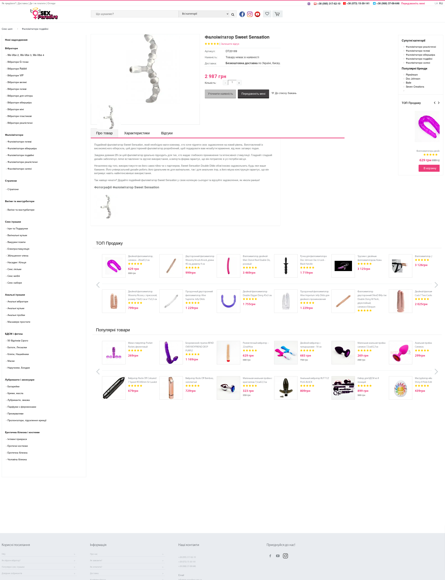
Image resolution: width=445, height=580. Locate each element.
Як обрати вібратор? (11, 561)
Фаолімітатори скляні (19, 168)
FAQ (3, 554)
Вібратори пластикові (19, 116)
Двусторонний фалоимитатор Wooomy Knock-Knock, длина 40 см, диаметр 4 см (199, 260)
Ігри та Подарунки (17, 228)
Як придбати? (9, 3)
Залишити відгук (230, 43)
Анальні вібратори (17, 301)
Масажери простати (18, 321)
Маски (10, 360)
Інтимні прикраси (16, 439)
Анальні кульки (15, 308)
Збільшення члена (17, 255)
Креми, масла (14, 393)
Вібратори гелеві (16, 89)
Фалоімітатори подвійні (35, 28)
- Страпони (12, 189)
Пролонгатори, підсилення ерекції (26, 420)
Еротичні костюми (17, 445)
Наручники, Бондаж (18, 367)
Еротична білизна (16, 452)
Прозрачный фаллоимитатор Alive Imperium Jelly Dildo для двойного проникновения (314, 295)
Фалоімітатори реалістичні (22, 162)
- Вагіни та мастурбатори (20, 209)
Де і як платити (38, 3)
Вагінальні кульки (16, 235)
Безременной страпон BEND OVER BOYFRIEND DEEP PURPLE (199, 347)
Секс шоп (7, 28)
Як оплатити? (96, 567)
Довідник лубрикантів (12, 574)
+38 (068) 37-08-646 (187, 566)
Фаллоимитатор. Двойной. (427, 256)
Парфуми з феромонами (21, 406)
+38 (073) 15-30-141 (187, 562)
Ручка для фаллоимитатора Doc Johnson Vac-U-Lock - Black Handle (313, 260)
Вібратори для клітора (19, 95)
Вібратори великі (16, 82)
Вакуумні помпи (16, 242)
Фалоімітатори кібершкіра (21, 148)
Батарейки (12, 386)
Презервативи (14, 413)
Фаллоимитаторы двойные (429, 151)
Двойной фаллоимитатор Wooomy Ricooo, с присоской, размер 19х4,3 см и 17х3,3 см (142, 295)
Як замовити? (96, 561)
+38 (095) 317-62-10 (187, 557)
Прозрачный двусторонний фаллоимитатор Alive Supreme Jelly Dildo (199, 295)
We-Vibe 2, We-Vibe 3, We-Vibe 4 (25, 55)
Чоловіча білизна (16, 459)
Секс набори (14, 282)
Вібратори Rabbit (16, 68)
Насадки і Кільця (16, 262)
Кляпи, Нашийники (17, 354)
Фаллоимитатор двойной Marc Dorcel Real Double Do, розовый (256, 260)
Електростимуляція (17, 248)
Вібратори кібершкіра (19, 102)
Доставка (23, 3)
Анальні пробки (15, 315)
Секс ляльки (13, 269)
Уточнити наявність (220, 94)
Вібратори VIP (14, 75)
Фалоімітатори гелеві (18, 141)
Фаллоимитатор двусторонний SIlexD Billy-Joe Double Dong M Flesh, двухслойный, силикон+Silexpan (372, 299)
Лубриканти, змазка (18, 400)
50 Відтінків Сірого (17, 340)
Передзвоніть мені (413, 3)
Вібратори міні (15, 109)
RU (441, 3)
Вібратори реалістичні (19, 122)
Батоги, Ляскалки (16, 347)
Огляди (51, 3)
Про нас (94, 554)
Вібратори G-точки (17, 61)
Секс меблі (13, 275)
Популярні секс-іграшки (13, 567)
